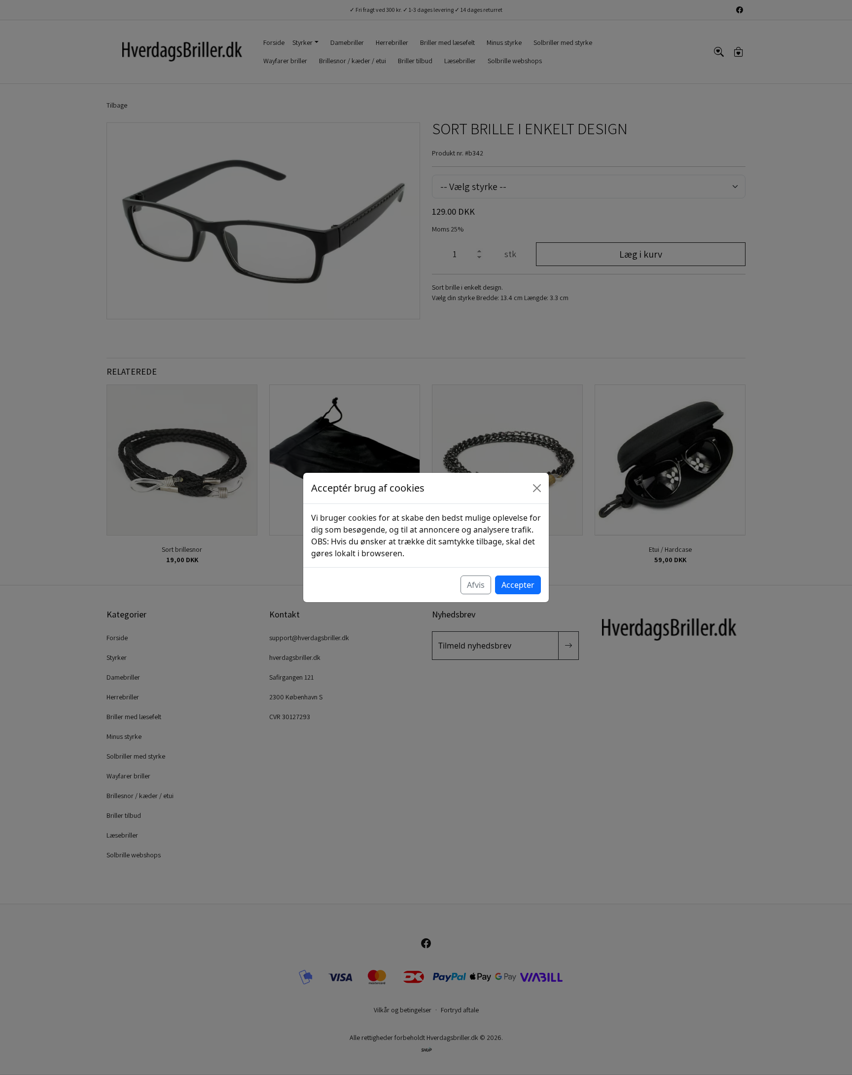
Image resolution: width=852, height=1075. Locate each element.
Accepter (517, 584)
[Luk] (537, 488)
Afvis (476, 584)
